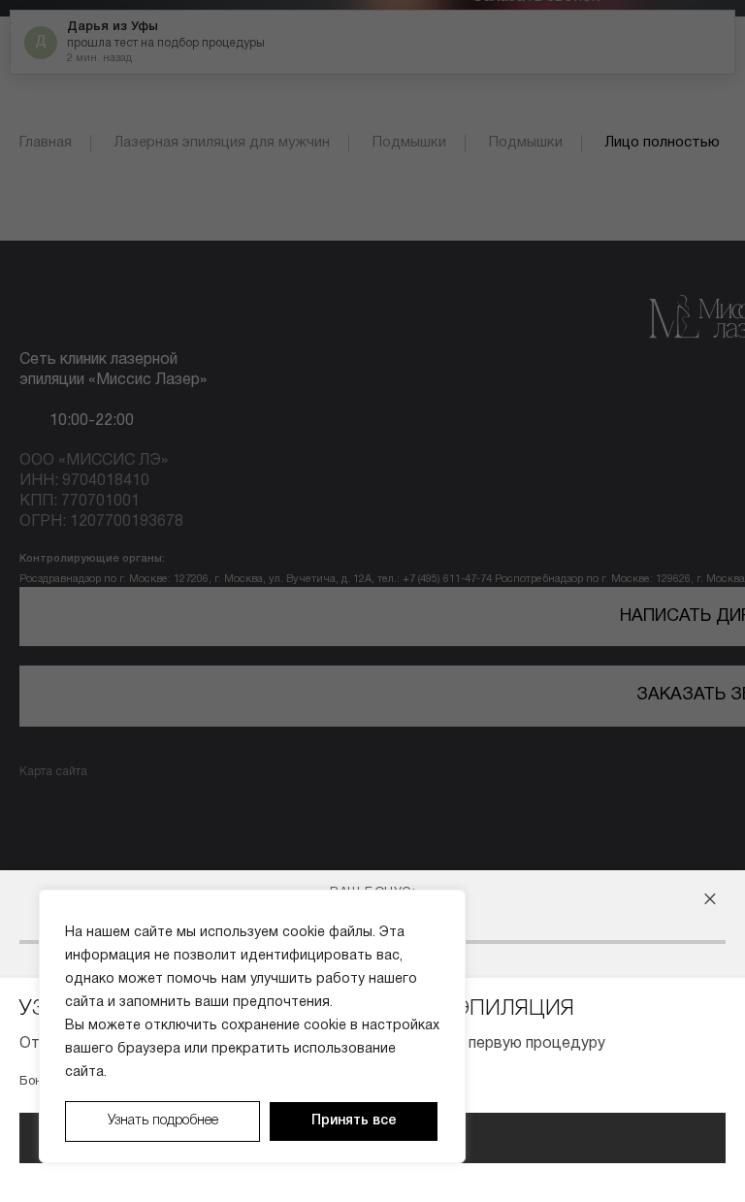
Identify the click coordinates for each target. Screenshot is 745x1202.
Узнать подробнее (163, 1121)
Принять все (354, 1121)
